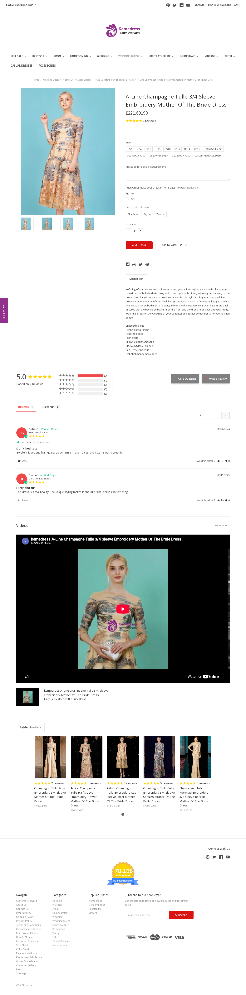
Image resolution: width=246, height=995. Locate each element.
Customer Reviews (27, 941)
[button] (220, 461)
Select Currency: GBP (19, 4)
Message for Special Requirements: (146, 166)
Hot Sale (17, 56)
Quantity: (131, 224)
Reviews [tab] (23, 407)
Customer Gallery (26, 965)
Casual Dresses (21, 65)
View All (93, 913)
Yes (133, 198)
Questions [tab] (48, 407)
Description (136, 279)
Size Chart (22, 945)
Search (199, 4)
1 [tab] (122, 814)
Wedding (103, 56)
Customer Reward (26, 900)
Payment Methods (26, 953)
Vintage (210, 56)
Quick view (50, 754)
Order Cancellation (27, 961)
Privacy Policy (24, 921)
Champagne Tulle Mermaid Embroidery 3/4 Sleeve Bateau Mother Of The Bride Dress (194, 796)
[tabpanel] (50, 772)
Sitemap (21, 973)
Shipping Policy (25, 917)
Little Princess (97, 904)
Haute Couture (160, 56)
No (132, 193)
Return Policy (23, 913)
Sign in (212, 4)
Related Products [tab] (30, 727)
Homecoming (79, 56)
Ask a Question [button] (187, 378)
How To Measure (25, 937)
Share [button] (24, 461)
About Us (21, 904)
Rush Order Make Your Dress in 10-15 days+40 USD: (162, 187)
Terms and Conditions (28, 925)
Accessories (47, 65)
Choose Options (50, 760)
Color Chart (22, 949)
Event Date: (138, 207)
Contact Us (22, 909)
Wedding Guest (129, 56)
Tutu (228, 56)
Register (225, 4)
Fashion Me (95, 909)
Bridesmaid (188, 56)
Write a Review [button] (218, 378)
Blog (18, 969)
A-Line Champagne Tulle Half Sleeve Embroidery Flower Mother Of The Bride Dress (85, 796)
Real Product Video (27, 933)
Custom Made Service (28, 929)
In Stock (38, 56)
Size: (128, 142)
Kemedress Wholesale (29, 957)
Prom (57, 56)
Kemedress (95, 900)
